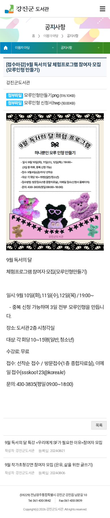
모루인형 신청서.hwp (42, 103)
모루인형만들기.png (41, 95)
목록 (99, 425)
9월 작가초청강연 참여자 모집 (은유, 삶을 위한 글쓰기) (49, 464)
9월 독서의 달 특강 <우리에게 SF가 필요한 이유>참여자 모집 (53, 442)
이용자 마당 (22, 48)
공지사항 (66, 48)
